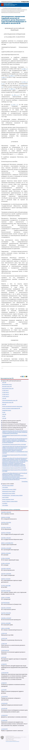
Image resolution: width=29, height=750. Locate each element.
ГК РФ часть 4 (5, 396)
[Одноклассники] (25, 376)
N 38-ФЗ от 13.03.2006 (6, 553)
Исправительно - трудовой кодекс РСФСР (12, 495)
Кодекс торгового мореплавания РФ (11, 408)
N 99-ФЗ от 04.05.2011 (5, 578)
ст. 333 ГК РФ (4, 633)
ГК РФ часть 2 (5, 392)
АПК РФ (4, 382)
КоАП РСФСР (5, 497)
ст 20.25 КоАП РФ (5, 650)
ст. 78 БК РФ (4, 664)
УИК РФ (4, 414)
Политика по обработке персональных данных (12, 741)
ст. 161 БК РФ (4, 682)
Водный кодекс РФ (7, 386)
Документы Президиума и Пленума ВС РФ (12, 429)
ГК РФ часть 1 (5, 390)
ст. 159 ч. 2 (25, 68)
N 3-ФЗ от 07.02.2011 (5, 563)
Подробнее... (25, 481)
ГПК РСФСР (5, 487)
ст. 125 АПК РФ (4, 729)
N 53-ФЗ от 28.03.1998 (5, 623)
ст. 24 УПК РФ (4, 708)
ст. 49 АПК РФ (4, 720)
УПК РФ (4, 418)
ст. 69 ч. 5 (4, 77)
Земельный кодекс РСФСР (8, 493)
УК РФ (3, 416)
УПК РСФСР (5, 505)
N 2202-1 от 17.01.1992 (5, 597)
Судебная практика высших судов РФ (11, 420)
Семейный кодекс (6, 410)
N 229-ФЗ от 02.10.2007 (6, 618)
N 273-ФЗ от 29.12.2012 (6, 527)
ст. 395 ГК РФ (4, 643)
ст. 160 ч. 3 (12, 75)
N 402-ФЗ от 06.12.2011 (6, 568)
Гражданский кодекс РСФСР (9, 489)
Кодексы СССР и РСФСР (8, 483)
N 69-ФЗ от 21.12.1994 (5, 517)
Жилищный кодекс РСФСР (8, 491)
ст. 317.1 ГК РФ (4, 638)
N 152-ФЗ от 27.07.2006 (6, 607)
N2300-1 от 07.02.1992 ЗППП (7, 542)
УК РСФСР (4, 503)
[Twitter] (23, 376)
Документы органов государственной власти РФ (14, 427)
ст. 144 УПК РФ (4, 696)
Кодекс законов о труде (8, 499)
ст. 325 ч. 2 (12, 88)
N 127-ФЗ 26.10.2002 (5, 602)
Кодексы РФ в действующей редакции (11, 380)
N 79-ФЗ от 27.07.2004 (6, 532)
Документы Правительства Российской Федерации (14, 425)
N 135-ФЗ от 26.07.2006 (6, 573)
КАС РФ (4, 404)
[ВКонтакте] (22, 376)
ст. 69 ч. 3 (15, 95)
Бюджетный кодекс (7, 384)
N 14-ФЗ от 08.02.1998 (5, 585)
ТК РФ (3, 412)
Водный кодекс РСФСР (7, 485)
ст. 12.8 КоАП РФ (4, 672)
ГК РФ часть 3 (5, 394)
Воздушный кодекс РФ (7, 388)
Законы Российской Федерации (10, 422)
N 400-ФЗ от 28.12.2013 (6, 512)
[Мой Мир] (26, 376)
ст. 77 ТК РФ (3, 689)
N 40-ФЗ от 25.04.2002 (6, 522)
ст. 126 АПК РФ (4, 715)
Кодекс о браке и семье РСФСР (9, 501)
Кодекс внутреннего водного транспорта (12, 406)
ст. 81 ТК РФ (3, 657)
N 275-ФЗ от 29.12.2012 (6, 537)
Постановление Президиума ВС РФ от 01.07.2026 (14, 444)
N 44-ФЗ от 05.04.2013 (6, 612)
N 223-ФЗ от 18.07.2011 (5, 590)
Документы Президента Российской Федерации (14, 424)
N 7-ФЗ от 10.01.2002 (5, 558)
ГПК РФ (4, 398)
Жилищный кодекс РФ (7, 402)
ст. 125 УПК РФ (4, 703)
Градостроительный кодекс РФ (9, 400)
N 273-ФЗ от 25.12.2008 (6, 548)
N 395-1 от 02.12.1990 (5, 628)
